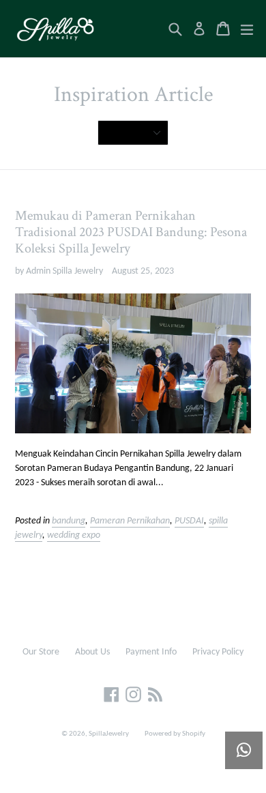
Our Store (41, 652)
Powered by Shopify (175, 734)
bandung (68, 521)
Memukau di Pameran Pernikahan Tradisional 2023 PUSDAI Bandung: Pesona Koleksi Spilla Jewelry (131, 232)
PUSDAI (189, 521)
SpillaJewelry (109, 734)
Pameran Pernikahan (130, 521)
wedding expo (73, 535)
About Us (92, 652)
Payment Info (151, 652)
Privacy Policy (217, 652)
